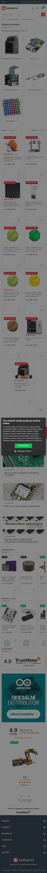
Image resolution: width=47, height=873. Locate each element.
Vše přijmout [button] (23, 446)
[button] (23, 451)
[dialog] (23, 436)
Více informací (37, 440)
